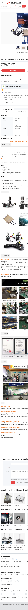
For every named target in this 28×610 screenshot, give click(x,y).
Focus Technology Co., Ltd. (17, 604)
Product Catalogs (20, 558)
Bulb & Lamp (15, 9)
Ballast (20, 581)
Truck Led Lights (4, 564)
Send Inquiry (13, 70)
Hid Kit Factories (5, 590)
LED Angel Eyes (17, 566)
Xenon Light (21, 9)
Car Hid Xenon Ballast (20, 594)
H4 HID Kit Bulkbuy (23, 597)
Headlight (14, 581)
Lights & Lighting (8, 9)
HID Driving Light (17, 561)
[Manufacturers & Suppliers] (14, 2)
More (2, 599)
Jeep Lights (16, 564)
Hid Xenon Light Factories (17, 590)
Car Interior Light (6, 581)
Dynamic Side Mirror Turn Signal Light (7, 566)
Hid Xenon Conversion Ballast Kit (9, 597)
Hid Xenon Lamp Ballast (7, 594)
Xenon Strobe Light (6, 584)
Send (13, 482)
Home (2, 9)
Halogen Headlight (5, 561)
